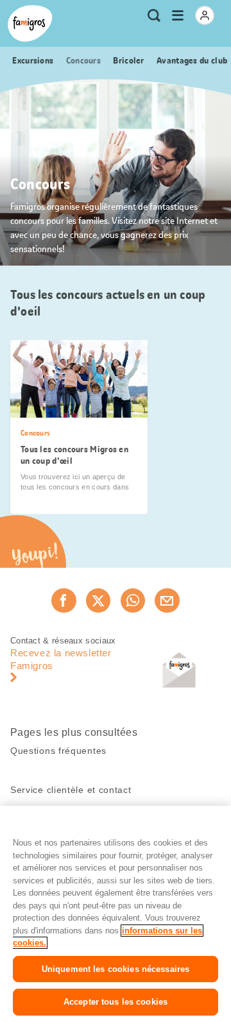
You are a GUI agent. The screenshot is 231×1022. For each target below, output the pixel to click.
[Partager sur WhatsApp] (133, 600)
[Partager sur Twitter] (98, 600)
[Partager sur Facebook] (63, 600)
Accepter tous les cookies (115, 1002)
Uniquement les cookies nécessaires (115, 969)
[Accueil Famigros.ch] (30, 23)
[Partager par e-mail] (167, 600)
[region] (115, 914)
